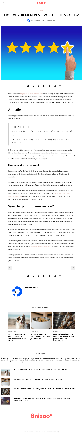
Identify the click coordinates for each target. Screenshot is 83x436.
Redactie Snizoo (31, 287)
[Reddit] (55, 86)
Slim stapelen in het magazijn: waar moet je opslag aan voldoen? (63, 337)
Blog (41, 10)
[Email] (60, 86)
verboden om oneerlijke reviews (41, 246)
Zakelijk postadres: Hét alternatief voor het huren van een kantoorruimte (42, 399)
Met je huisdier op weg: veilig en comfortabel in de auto (17, 337)
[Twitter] (33, 86)
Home (26, 432)
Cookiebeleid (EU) (53, 432)
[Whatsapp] (49, 86)
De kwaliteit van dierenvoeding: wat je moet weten (40, 336)
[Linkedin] (44, 86)
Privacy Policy (40, 432)
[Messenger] (28, 86)
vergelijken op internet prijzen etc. (31, 94)
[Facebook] (23, 86)
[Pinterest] (39, 86)
